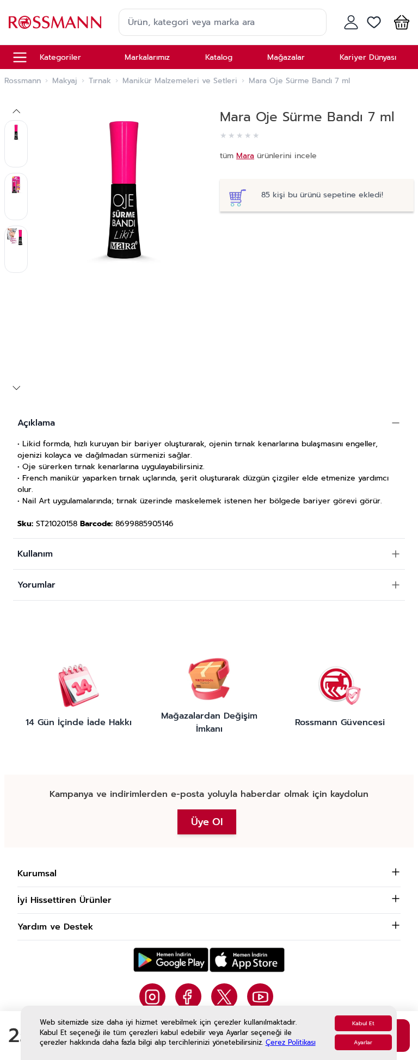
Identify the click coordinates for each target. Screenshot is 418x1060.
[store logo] (55, 22)
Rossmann (22, 81)
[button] (399, 22)
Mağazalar (286, 57)
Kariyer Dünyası (368, 57)
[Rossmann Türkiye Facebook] (188, 996)
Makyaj (64, 81)
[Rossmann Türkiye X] (224, 996)
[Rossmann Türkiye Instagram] (152, 996)
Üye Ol (207, 822)
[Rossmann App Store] (247, 959)
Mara (245, 155)
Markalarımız (147, 57)
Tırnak (100, 81)
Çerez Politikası (291, 1042)
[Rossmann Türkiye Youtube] (260, 996)
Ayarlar (363, 1042)
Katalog (218, 57)
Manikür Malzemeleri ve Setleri (179, 81)
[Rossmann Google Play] (171, 959)
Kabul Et (363, 1023)
